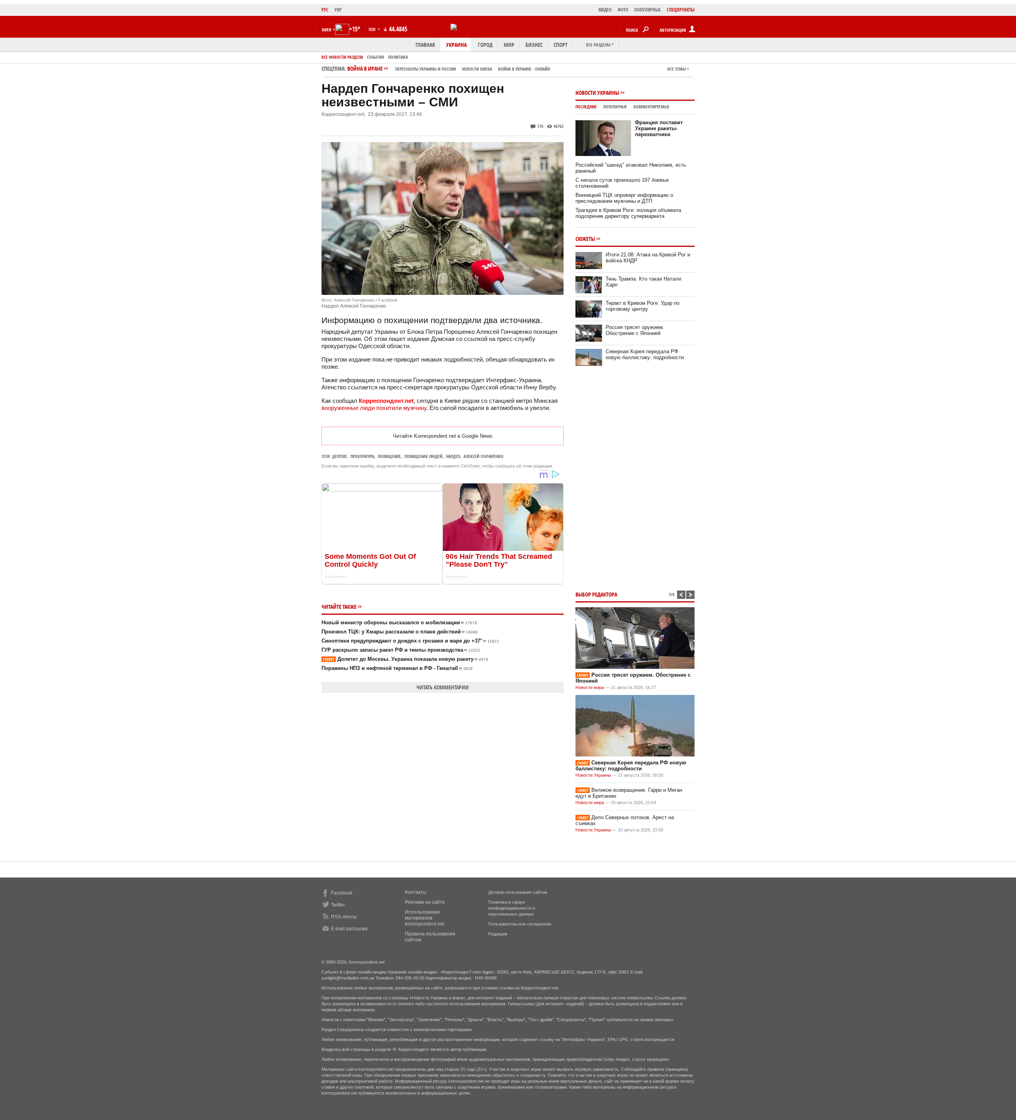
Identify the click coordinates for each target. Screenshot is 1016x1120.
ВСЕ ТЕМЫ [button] (677, 69)
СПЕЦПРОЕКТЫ (681, 9)
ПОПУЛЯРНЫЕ (647, 9)
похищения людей (423, 456)
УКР (338, 9)
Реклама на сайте (425, 902)
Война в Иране (448, 68)
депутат (339, 456)
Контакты (415, 892)
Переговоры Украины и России (425, 69)
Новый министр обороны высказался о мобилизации (399, 622)
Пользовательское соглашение (519, 924)
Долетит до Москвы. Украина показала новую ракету (405, 659)
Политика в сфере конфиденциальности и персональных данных (511, 908)
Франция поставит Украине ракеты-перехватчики (659, 128)
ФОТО (623, 9)
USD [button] (373, 29)
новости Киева (477, 69)
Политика (398, 57)
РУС (325, 9)
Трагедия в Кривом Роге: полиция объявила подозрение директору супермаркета (628, 213)
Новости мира (589, 687)
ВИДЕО (605, 9)
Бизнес (534, 44)
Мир (509, 44)
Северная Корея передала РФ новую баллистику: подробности (645, 354)
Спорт (561, 44)
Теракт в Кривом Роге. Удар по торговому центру (642, 306)
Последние (586, 107)
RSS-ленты (344, 917)
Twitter (338, 905)
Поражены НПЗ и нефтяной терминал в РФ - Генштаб (397, 668)
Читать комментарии (442, 687)
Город (485, 44)
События (375, 57)
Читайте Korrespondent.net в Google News (443, 436)
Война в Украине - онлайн (524, 69)
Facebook (341, 893)
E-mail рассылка (349, 928)
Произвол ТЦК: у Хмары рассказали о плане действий (399, 632)
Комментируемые (651, 107)
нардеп (453, 456)
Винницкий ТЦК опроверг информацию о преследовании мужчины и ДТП (624, 198)
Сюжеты (585, 238)
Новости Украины (597, 92)
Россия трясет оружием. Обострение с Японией (635, 330)
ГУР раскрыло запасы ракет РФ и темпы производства (400, 650)
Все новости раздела (342, 57)
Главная (425, 44)
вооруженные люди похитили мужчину (373, 407)
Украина (456, 44)
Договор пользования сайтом (517, 892)
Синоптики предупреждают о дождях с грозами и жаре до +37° (410, 641)
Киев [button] (326, 30)
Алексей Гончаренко (484, 456)
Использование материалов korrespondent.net (424, 918)
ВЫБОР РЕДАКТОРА (596, 594)
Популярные (615, 107)
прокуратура (362, 456)
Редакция (497, 933)
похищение (389, 456)
